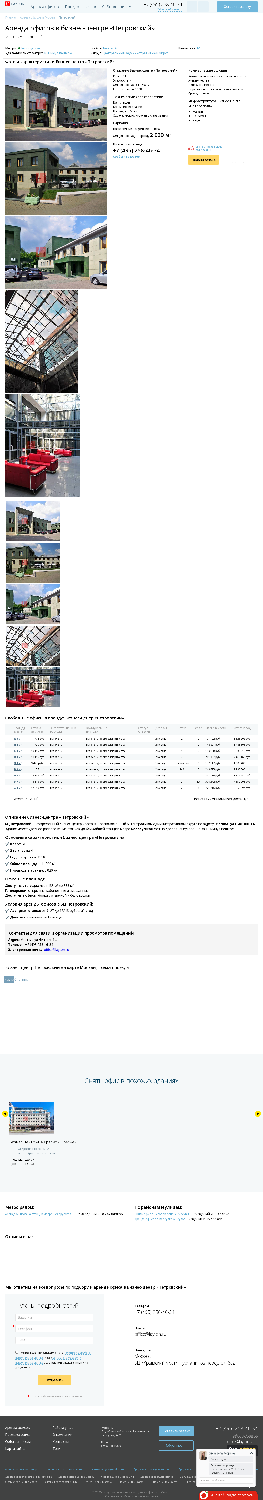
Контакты (61, 1441)
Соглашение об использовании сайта (131, 1496)
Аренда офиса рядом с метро (156, 1476)
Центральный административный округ (135, 53)
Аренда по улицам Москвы (107, 1469)
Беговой (110, 48)
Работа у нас (63, 1427)
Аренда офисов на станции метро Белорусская (38, 1214)
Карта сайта (15, 1448)
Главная (11, 17)
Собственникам (117, 6)
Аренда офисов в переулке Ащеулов (160, 1219)
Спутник (21, 979)
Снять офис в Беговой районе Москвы (162, 1214)
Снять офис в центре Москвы (22, 1481)
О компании (62, 1434)
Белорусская (30, 48)
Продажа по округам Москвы (196, 1469)
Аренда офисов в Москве (37, 17)
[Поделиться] (246, 160)
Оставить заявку (237, 6)
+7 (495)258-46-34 (39, 944)
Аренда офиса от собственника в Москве (28, 1476)
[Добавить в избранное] (230, 160)
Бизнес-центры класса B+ (166, 1481)
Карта (9, 979)
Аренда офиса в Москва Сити (117, 1476)
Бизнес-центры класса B (131, 1481)
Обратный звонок (169, 9)
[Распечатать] (238, 160)
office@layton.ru (56, 949)
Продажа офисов (80, 6)
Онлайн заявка (203, 160)
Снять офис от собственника (61, 1481)
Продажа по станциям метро (151, 1469)
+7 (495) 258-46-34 (163, 4)
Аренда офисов (45, 6)
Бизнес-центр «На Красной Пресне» (42, 1142)
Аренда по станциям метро (22, 1469)
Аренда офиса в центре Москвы (76, 1476)
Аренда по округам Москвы (65, 1469)
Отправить (54, 1380)
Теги (56, 1448)
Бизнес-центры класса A (98, 1481)
